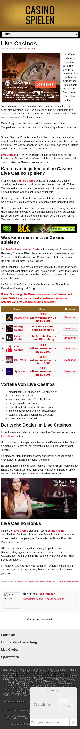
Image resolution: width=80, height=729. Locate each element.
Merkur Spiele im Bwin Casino (39, 685)
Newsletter (52, 675)
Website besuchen (54, 599)
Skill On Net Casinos (26, 695)
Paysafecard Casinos (14, 675)
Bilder (13, 669)
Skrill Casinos (36, 675)
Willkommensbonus (14, 701)
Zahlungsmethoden (18, 673)
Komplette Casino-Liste (32, 669)
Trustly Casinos (24, 689)
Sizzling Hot (64, 681)
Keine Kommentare (69, 581)
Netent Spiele (35, 681)
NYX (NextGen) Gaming (62, 679)
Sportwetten (12, 718)
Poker (25, 718)
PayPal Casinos (40, 673)
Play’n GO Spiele (21, 679)
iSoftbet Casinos (15, 681)
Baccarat (50, 681)
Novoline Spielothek (14, 716)
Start (5, 669)
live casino (22, 581)
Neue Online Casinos (54, 671)
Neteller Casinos (61, 673)
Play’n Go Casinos (26, 677)
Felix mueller (29, 48)
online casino (52, 581)
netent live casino (37, 581)
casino (13, 581)
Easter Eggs (40, 679)
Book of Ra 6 (39, 683)
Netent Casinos (12, 693)
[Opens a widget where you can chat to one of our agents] (53, 707)
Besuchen (70, 317)
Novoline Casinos (57, 669)
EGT (60, 685)
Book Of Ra (10, 710)
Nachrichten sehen (33, 599)
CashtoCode (26, 687)
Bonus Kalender (31, 671)
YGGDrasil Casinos (18, 683)
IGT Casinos (45, 677)
